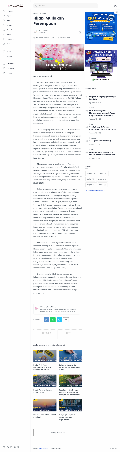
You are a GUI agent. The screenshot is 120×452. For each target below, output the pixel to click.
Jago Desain (77, 449)
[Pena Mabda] (43, 31)
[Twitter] (11, 447)
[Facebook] (4, 447)
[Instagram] (7, 447)
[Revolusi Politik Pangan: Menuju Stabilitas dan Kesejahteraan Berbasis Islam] (70, 381)
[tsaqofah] (94, 138)
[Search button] (36, 5)
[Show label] (95, 190)
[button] (115, 6)
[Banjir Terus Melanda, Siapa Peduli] (44, 381)
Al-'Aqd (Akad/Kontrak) (100, 141)
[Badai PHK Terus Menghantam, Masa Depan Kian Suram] (44, 356)
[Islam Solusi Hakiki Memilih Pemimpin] (44, 405)
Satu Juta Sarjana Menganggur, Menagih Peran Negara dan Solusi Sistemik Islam (102, 113)
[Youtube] (14, 447)
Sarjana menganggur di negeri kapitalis (103, 97)
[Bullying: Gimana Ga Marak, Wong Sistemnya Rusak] (70, 356)
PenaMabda (43, 449)
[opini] (92, 94)
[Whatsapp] (18, 447)
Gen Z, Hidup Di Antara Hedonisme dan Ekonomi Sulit (102, 128)
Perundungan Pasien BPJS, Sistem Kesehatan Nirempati (102, 153)
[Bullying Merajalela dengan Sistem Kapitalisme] (70, 405)
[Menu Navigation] (4, 6)
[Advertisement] (101, 212)
